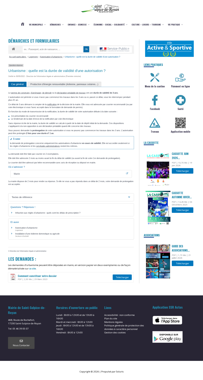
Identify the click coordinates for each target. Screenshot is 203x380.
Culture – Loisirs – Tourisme (146, 24)
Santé (181, 109)
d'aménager (36, 93)
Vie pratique (174, 24)
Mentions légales (113, 322)
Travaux (155, 131)
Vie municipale (36, 24)
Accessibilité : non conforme (119, 315)
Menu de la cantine (155, 86)
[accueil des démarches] (13, 48)
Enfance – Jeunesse (77, 24)
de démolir (47, 93)
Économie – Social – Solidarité (109, 24)
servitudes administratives (48, 146)
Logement (33, 57)
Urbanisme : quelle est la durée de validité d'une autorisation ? (92, 57)
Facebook (155, 109)
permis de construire (20, 93)
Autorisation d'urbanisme (51, 57)
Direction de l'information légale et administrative (28, 251)
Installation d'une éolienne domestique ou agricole (37, 234)
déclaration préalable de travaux (71, 93)
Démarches (55, 24)
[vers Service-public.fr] (114, 49)
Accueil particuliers (18, 57)
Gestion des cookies (115, 332)
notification (52, 104)
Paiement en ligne (180, 86)
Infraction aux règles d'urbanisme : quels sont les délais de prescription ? (47, 213)
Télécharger (122, 277)
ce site (32, 268)
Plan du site (110, 318)
